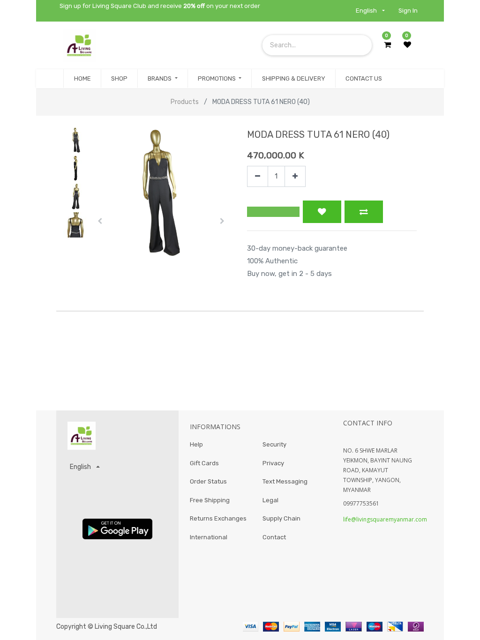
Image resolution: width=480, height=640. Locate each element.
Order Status (208, 481)
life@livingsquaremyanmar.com (385, 519)
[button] (100, 221)
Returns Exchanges (218, 518)
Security (274, 444)
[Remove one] (257, 176)
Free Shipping (210, 500)
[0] (387, 45)
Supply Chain (281, 518)
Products (185, 102)
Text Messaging (285, 481)
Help (196, 444)
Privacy (273, 463)
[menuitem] (82, 78)
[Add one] (295, 176)
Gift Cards (204, 463)
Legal (270, 500)
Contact (274, 537)
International (208, 537)
